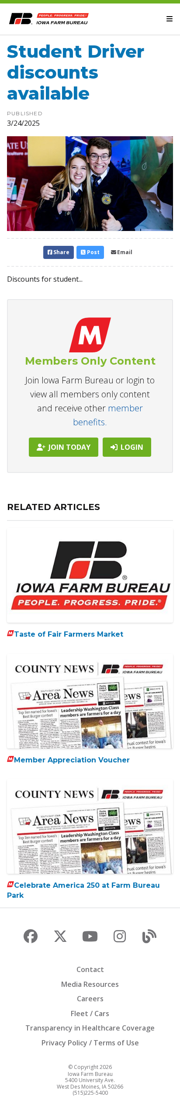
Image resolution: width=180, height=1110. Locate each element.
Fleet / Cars (90, 1013)
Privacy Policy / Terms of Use (90, 1043)
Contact (90, 969)
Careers (90, 998)
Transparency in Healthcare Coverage (90, 1028)
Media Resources (90, 984)
